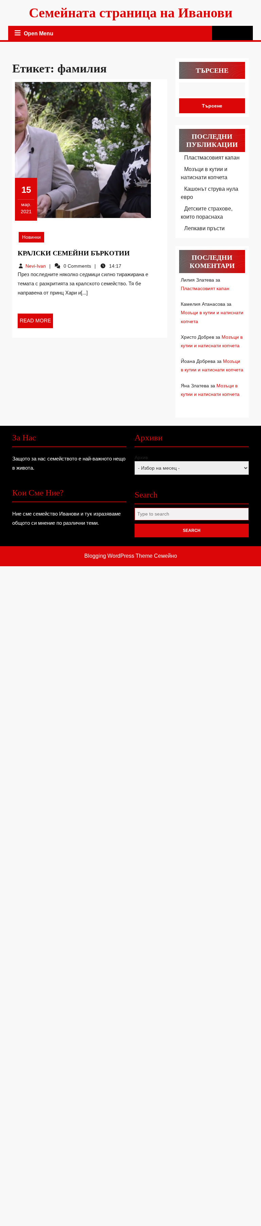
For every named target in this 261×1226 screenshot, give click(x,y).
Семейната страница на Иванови (130, 12)
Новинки (31, 237)
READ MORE (36, 322)
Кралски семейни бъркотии (74, 253)
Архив (141, 457)
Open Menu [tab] (39, 34)
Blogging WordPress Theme (118, 556)
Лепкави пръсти (204, 228)
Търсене (212, 70)
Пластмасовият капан (212, 158)
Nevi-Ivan (35, 266)
